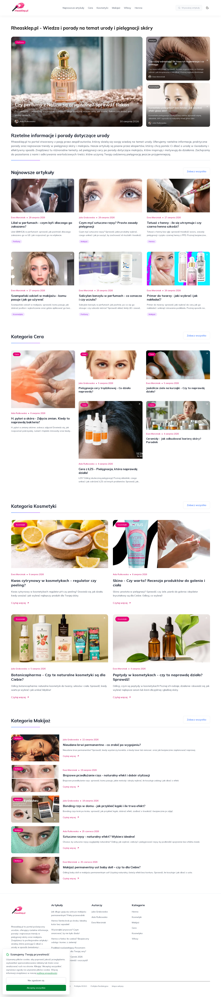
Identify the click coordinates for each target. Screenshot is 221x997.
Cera (90, 7)
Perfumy (20, 42)
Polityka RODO (80, 986)
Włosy (127, 7)
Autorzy (97, 905)
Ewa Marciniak (18, 217)
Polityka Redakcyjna (99, 986)
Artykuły (57, 905)
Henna (138, 7)
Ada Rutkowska (19, 413)
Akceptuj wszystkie (36, 987)
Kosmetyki (102, 7)
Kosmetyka (154, 87)
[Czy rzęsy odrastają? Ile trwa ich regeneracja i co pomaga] (178, 59)
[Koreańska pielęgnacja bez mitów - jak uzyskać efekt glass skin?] (178, 105)
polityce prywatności (47, 973)
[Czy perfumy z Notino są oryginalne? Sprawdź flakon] (77, 82)
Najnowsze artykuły (73, 7)
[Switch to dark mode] (207, 8)
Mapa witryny (117, 986)
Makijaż (116, 7)
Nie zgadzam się (36, 980)
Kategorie (138, 905)
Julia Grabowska (87, 217)
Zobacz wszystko (196, 171)
